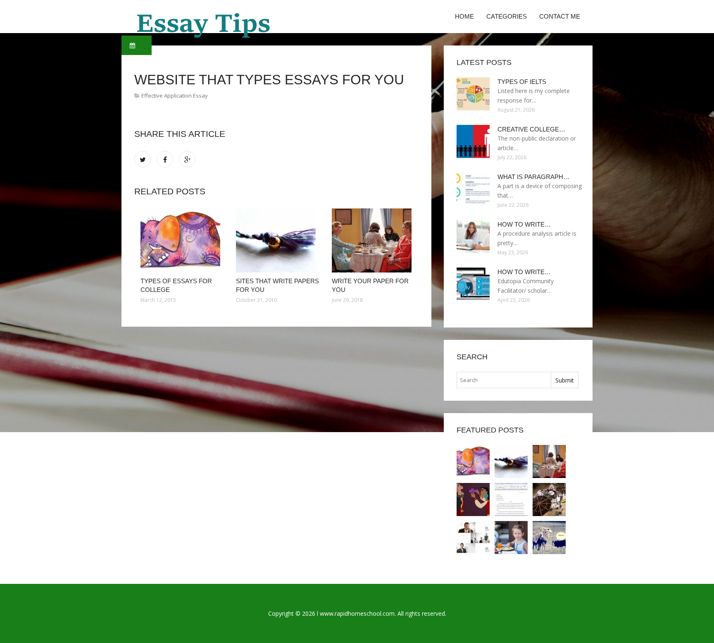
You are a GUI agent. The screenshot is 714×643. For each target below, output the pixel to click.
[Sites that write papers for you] (277, 240)
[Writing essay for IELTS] (511, 537)
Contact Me (559, 16)
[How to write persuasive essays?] (549, 537)
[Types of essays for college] (182, 240)
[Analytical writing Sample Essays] (473, 537)
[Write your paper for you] (373, 240)
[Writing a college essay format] (511, 499)
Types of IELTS (521, 81)
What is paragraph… (533, 176)
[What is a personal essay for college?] (549, 499)
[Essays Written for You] (473, 499)
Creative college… (531, 129)
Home (464, 16)
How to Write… (524, 224)
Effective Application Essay (174, 95)
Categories (506, 16)
